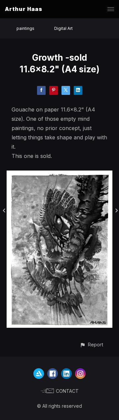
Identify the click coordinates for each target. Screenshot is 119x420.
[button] (91, 344)
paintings (25, 28)
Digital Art (63, 28)
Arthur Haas (23, 9)
